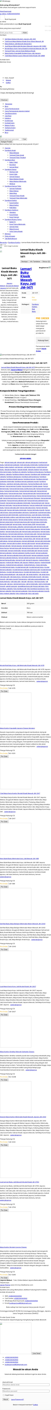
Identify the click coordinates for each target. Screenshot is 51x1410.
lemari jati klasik (28, 541)
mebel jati (10, 562)
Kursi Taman (14, 217)
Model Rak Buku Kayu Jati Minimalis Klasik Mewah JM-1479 (22, 665)
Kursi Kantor (14, 203)
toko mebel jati (21, 593)
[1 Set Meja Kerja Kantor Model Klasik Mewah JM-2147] (15, 789)
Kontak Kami (9, 123)
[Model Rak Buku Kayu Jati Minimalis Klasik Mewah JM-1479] (15, 661)
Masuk (5, 1399)
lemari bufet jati (6, 524)
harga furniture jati (35, 484)
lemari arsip (36, 517)
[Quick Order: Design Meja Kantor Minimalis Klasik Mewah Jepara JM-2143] (0, 1114)
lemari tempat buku (7, 560)
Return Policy (10, 125)
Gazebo (12, 212)
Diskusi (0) (46, 261)
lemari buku (17, 524)
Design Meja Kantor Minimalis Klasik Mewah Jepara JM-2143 (23, 1117)
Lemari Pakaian (15, 188)
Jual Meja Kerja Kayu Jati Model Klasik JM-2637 (18, 986)
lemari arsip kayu (40, 519)
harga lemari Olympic (31, 498)
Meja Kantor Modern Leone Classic (13, 1247)
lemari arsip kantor (26, 519)
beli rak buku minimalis (29, 465)
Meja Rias (13, 193)
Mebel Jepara (34, 562)
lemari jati (39, 539)
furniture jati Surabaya (30, 477)
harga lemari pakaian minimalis (18, 503)
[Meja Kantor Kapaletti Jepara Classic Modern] (15, 723)
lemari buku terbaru (16, 534)
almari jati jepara (31, 462)
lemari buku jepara (32, 529)
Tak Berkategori (11, 238)
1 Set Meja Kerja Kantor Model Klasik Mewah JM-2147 (20, 793)
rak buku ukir (15, 581)
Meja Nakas (14, 191)
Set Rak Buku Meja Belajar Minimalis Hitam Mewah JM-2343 (22, 924)
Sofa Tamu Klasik (16, 231)
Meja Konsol (14, 229)
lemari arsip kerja (7, 522)
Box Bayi (12, 165)
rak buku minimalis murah (31, 577)
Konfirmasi (9, 120)
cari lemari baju (29, 467)
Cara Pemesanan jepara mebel (17, 111)
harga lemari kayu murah (13, 498)
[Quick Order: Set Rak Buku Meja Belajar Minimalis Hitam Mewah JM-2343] (0, 921)
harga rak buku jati (12, 508)
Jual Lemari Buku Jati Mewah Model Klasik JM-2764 (19, 1182)
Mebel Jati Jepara (21, 562)
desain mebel (33, 469)
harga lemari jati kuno (12, 496)
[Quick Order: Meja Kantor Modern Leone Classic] (0, 1245)
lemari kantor (28, 546)
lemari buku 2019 (29, 524)
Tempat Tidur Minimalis (18, 198)
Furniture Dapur (10, 169)
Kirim (25, 33)
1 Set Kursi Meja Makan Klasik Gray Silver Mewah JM (24, 41)
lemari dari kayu (43, 534)
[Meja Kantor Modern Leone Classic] (15, 1242)
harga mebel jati (36, 505)
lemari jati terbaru (42, 543)
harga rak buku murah (35, 510)
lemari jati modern (14, 543)
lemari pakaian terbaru (9, 558)
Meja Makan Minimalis (17, 181)
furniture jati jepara (14, 477)
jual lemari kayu (25, 515)
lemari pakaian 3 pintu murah (23, 553)
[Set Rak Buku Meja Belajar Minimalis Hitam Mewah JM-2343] (15, 919)
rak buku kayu (15, 577)
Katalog (8, 118)
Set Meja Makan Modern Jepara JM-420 (20, 39)
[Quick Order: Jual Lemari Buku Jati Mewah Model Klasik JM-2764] (0, 1180)
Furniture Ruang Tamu (13, 219)
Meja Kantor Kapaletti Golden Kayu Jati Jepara (23, 53)
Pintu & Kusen (10, 236)
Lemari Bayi (13, 167)
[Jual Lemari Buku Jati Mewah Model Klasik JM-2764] (15, 1177)
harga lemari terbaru (21, 505)
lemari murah (42, 550)
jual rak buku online (7, 517)
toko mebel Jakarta (7, 593)
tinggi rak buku (38, 586)
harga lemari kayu (29, 496)
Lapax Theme (5, 1285)
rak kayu (30, 581)
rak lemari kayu (19, 584)
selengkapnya (42, 681)
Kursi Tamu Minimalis (17, 224)
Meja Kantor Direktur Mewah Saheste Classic (17, 1052)
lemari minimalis (14, 550)
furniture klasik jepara (14, 479)
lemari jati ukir (5, 546)
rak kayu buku (39, 581)
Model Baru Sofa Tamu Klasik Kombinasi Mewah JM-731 (26, 48)
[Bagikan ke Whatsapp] (50, 268)
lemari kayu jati (15, 548)
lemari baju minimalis (38, 522)
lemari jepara (16, 546)
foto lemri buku (6, 472)
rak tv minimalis (32, 584)
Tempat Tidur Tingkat (17, 157)
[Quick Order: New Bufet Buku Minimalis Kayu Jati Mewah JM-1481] (0, 856)
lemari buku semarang (31, 531)
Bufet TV (12, 222)
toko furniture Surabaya (36, 589)
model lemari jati (21, 567)
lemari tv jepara (32, 560)
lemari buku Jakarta (15, 527)
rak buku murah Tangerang (16, 579)
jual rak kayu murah (23, 517)
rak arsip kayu (44, 574)
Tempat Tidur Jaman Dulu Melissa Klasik (20, 51)
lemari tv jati (20, 560)
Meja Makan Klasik (16, 179)
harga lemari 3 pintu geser (32, 486)
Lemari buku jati (30, 527)
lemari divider (5, 536)
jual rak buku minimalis (40, 515)
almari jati (21, 462)
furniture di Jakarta (19, 472)
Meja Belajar (14, 153)
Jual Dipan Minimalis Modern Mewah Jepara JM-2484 (25, 46)
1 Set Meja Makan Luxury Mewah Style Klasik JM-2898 (25, 56)
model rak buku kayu (32, 572)
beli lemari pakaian (12, 465)
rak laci (10, 584)
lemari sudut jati (42, 558)
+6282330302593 (15, 1296)
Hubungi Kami (43, 340)
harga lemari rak (37, 503)
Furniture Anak (10, 150)
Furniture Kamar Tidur (13, 186)
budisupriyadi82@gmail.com (20, 1303)
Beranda (8, 104)
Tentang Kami (10, 128)
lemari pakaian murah (40, 555)
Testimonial (9, 130)
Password (6, 1388)
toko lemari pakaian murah (38, 591)
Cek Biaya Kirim (11, 113)
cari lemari (18, 467)
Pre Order (4, 691)
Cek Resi (8, 116)
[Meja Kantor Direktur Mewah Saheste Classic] (15, 1047)
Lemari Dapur (14, 176)
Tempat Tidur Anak (16, 155)
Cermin (7, 148)
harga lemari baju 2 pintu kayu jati (22, 489)
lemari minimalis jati (29, 550)
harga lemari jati (29, 493)
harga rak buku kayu (27, 508)
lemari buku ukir (30, 534)
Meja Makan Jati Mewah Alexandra (18, 44)
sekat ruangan (11, 586)
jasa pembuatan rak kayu (19, 512)
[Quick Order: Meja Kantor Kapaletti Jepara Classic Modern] (0, 726)
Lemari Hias (13, 227)
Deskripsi (24, 261)
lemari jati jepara (14, 541)
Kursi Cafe (13, 174)
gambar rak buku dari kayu (17, 484)
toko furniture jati (19, 589)
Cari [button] (24, 139)
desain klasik (22, 469)
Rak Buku (12, 207)
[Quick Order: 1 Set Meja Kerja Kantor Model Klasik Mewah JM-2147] (0, 791)
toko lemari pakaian (20, 591)
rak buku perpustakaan (37, 579)
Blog (6, 106)
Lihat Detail (36, 1353)
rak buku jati (4, 577)
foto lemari (43, 469)
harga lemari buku (11, 491)
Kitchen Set (13, 172)
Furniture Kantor (11, 200)
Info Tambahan (35, 261)
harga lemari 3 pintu (13, 486)
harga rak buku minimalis (16, 510)
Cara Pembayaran (12, 109)
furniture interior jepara (21, 474)
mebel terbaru (29, 565)
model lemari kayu (36, 567)
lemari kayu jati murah (30, 548)
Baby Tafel (13, 162)
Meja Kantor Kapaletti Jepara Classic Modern (17, 728)
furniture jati (35, 474)
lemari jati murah (28, 543)
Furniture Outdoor (11, 210)
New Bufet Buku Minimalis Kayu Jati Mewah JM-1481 (19, 858)
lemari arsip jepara (10, 519)
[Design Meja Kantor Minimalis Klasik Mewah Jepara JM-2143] (15, 1112)
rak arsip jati (20, 574)
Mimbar (8, 234)
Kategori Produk (6, 142)
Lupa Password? (17, 1399)
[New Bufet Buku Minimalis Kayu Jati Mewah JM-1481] (15, 854)
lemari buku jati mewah (16, 529)
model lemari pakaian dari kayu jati (26, 570)
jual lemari (33, 512)
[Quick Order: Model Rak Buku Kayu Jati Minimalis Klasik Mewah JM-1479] (0, 663)
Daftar (35, 1405)
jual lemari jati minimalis (9, 515)
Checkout (4, 100)
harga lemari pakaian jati (17, 500)
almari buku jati (10, 462)
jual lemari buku (44, 512)
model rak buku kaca (15, 572)
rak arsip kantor (32, 574)
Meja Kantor (14, 205)
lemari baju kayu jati (22, 522)
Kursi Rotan (13, 215)
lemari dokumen (17, 536)
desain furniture (11, 469)
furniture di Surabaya (35, 472)
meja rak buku (41, 565)
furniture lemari (29, 479)
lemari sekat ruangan (27, 558)
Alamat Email (7, 1382)
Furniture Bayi (10, 160)
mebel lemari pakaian (14, 565)
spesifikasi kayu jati (25, 586)
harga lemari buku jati (27, 491)
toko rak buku (33, 593)
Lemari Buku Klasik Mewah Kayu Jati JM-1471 (18, 367)
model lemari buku (7, 567)
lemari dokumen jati (32, 536)
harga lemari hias (15, 493)
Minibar (12, 184)
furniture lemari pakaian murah (27, 481)
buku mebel (9, 467)
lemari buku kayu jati (13, 531)
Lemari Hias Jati (29, 539)
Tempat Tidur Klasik (16, 196)
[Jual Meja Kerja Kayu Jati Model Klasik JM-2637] (15, 982)
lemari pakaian (6, 553)
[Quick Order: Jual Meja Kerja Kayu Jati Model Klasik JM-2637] (0, 984)
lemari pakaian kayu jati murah (19, 555)
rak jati (23, 581)
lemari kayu (38, 546)
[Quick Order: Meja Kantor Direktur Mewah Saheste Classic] (0, 1049)
